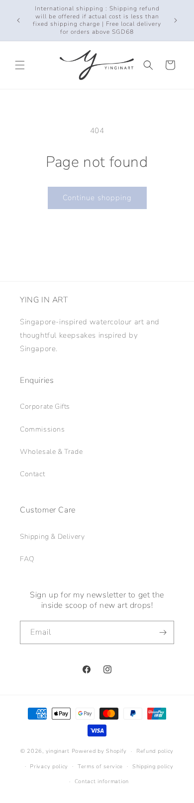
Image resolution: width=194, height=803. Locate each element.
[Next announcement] (176, 20)
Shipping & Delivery (52, 536)
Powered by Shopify (99, 751)
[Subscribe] (163, 632)
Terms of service (100, 766)
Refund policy (155, 751)
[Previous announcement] (18, 20)
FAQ (27, 559)
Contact (32, 474)
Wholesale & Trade (51, 451)
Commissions (42, 429)
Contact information (102, 781)
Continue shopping (97, 198)
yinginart (58, 751)
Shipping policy (153, 766)
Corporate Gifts (45, 406)
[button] (20, 65)
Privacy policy (49, 766)
